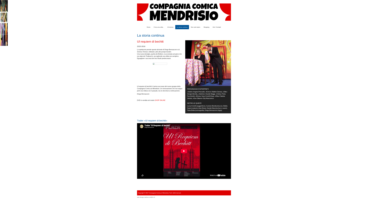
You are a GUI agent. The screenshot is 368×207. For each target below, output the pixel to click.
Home (148, 27)
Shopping (206, 27)
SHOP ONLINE (160, 100)
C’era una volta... (159, 27)
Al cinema (170, 27)
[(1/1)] (160, 72)
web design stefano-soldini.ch (146, 197)
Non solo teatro (195, 27)
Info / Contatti (217, 27)
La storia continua (182, 27)
